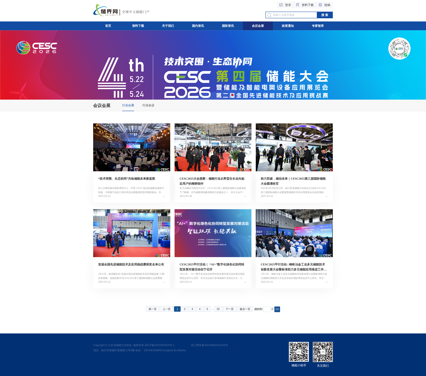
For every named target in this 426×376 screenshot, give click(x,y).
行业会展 (128, 105)
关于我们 (168, 25)
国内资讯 (198, 25)
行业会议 (148, 105)
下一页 (230, 309)
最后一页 (245, 309)
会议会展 (258, 25)
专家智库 (318, 25)
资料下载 (138, 25)
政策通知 (288, 25)
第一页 (153, 309)
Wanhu (182, 350)
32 (218, 309)
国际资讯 (228, 25)
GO (277, 309)
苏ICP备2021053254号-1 (159, 345)
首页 (108, 25)
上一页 (167, 309)
